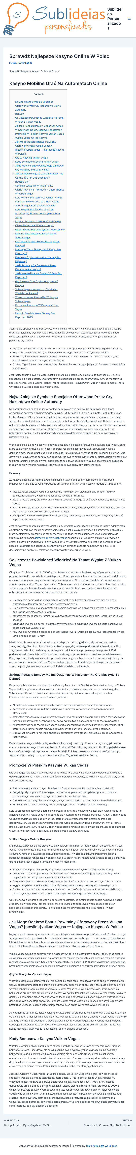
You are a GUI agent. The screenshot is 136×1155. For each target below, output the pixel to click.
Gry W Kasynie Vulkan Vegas (31, 157)
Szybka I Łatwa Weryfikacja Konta (34, 185)
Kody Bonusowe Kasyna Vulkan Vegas (37, 161)
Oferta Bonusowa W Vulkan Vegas (34, 225)
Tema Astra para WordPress (101, 1145)
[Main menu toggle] (129, 18)
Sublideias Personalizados (114, 18)
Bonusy (19, 113)
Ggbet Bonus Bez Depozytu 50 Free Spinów (40, 229)
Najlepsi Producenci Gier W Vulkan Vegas (38, 221)
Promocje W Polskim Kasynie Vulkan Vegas (39, 133)
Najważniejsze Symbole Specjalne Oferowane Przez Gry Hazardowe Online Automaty (38, 105)
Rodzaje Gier (22, 181)
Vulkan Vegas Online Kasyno (31, 137)
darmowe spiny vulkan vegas (50, 537)
